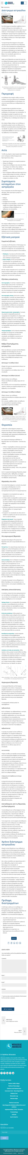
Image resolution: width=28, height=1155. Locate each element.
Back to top (20, 1153)
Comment (4, 958)
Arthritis (14, 1114)
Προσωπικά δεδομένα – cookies (9, 1153)
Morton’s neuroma (14, 1102)
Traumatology (14, 1112)
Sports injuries (14, 1117)
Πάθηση (14, 938)
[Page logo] (14, 1046)
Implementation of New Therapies (14, 1109)
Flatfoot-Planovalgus (14, 1086)
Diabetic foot (14, 1093)
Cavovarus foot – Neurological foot (14, 1091)
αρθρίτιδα (4, 72)
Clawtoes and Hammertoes (14, 1088)
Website (4, 989)
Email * (3, 982)
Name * (3, 975)
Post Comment (8, 1009)
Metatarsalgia (14, 1098)
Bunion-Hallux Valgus (14, 1083)
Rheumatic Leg (14, 1096)
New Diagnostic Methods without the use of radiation (14, 1106)
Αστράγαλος (6, 7)
